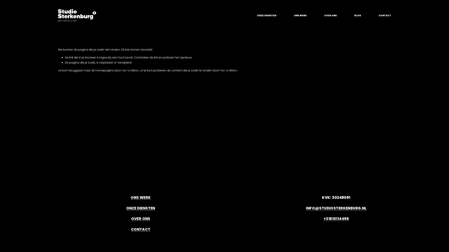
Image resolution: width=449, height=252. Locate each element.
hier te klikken (130, 70)
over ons (330, 15)
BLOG (357, 15)
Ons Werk (300, 15)
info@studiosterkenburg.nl (336, 208)
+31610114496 (336, 218)
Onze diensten (140, 208)
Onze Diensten (266, 15)
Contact (385, 15)
